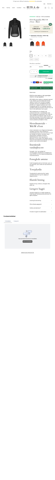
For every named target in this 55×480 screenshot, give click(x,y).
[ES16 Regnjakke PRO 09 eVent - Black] (32, 44)
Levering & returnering (35, 200)
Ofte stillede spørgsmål (35, 204)
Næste (24, 28)
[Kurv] (52, 8)
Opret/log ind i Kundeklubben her (41, 31)
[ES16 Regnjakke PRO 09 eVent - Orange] (37, 44)
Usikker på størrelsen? (35, 208)
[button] (8, 8)
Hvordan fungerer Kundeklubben (38, 211)
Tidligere (4, 28)
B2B (44, 3)
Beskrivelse (32, 92)
